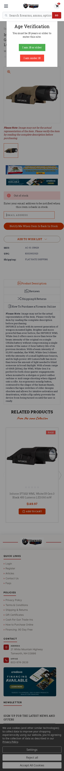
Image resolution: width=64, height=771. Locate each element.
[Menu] (6, 6)
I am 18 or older (32, 47)
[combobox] (30, 15)
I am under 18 (32, 58)
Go (56, 15)
